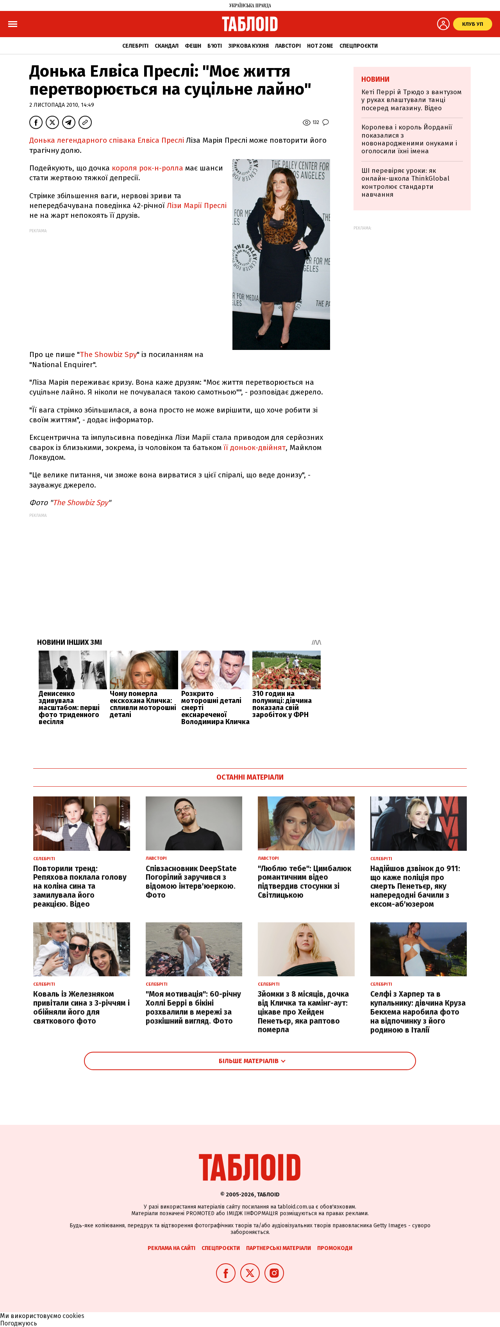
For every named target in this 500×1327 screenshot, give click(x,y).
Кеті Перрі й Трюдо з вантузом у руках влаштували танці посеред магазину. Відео (411, 100)
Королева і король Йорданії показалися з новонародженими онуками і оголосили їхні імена (409, 139)
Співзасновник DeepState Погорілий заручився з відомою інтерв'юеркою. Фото (191, 882)
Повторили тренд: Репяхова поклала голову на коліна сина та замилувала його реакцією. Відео (80, 886)
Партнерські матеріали (278, 1248)
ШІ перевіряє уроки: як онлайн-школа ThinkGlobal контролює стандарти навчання (405, 183)
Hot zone (320, 46)
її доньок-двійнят (254, 447)
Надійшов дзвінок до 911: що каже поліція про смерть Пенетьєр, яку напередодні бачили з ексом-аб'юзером (415, 886)
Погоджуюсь (18, 1323)
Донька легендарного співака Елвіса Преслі (106, 140)
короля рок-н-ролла (147, 167)
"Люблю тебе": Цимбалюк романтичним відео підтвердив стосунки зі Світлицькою (304, 882)
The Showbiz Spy (108, 354)
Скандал (167, 46)
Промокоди (334, 1248)
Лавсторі (288, 46)
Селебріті (135, 46)
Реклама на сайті (171, 1248)
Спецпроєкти (358, 46)
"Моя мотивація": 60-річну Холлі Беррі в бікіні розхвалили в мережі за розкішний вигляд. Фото (193, 1007)
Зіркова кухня (248, 46)
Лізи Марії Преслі (197, 205)
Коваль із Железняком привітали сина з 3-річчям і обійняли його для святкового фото (81, 1007)
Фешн (193, 46)
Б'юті (214, 46)
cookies (73, 1316)
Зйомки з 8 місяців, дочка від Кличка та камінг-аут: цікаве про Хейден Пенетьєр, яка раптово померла (303, 1012)
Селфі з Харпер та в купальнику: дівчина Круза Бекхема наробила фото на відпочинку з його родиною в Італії (418, 1012)
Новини (375, 79)
